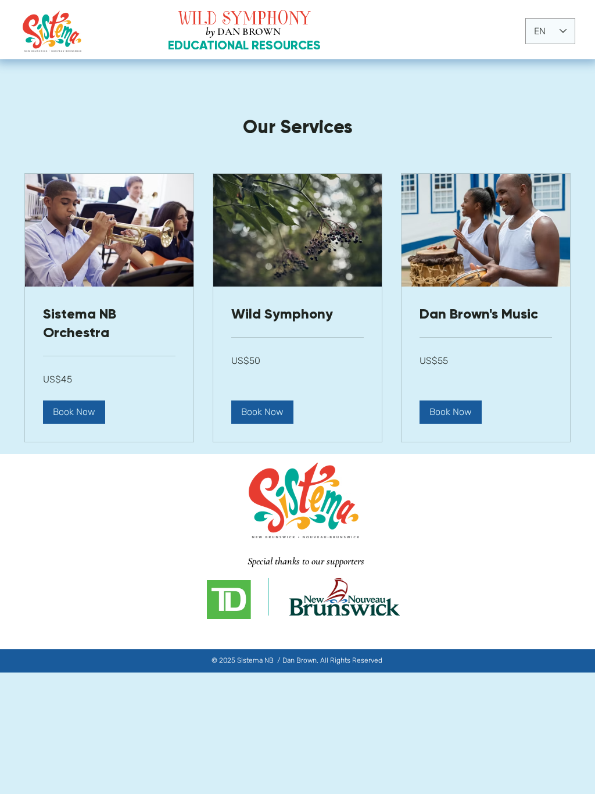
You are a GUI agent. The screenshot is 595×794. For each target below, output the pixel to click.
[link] (109, 323)
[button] (74, 412)
